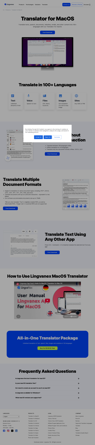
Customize (57, 137)
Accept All (38, 137)
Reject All (47, 137)
